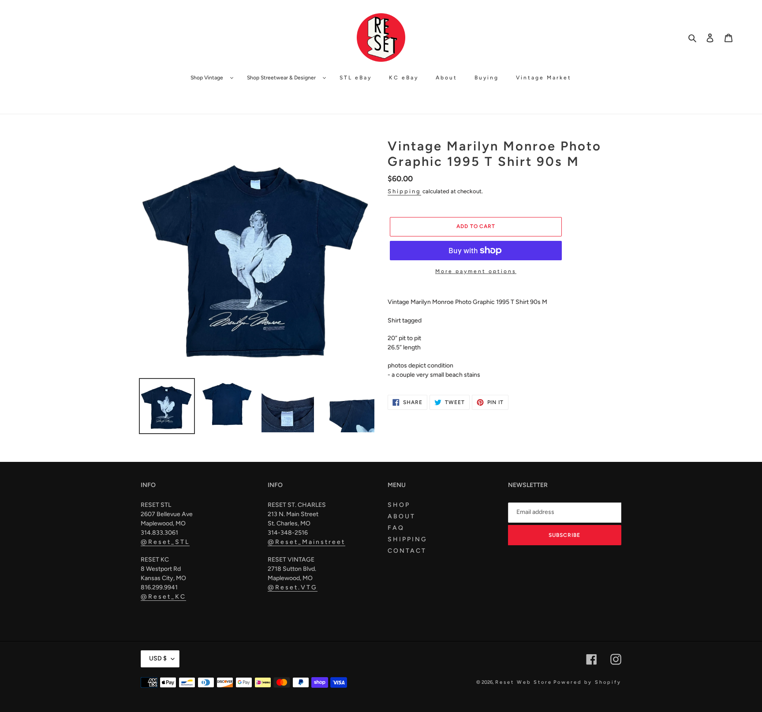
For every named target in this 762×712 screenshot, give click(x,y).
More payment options (475, 271)
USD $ (158, 658)
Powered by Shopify (587, 682)
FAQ (396, 528)
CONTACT (407, 551)
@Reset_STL (165, 542)
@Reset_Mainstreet (306, 542)
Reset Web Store (523, 682)
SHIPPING (407, 539)
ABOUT (401, 516)
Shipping (404, 191)
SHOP (399, 505)
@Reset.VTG (293, 587)
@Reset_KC (163, 596)
